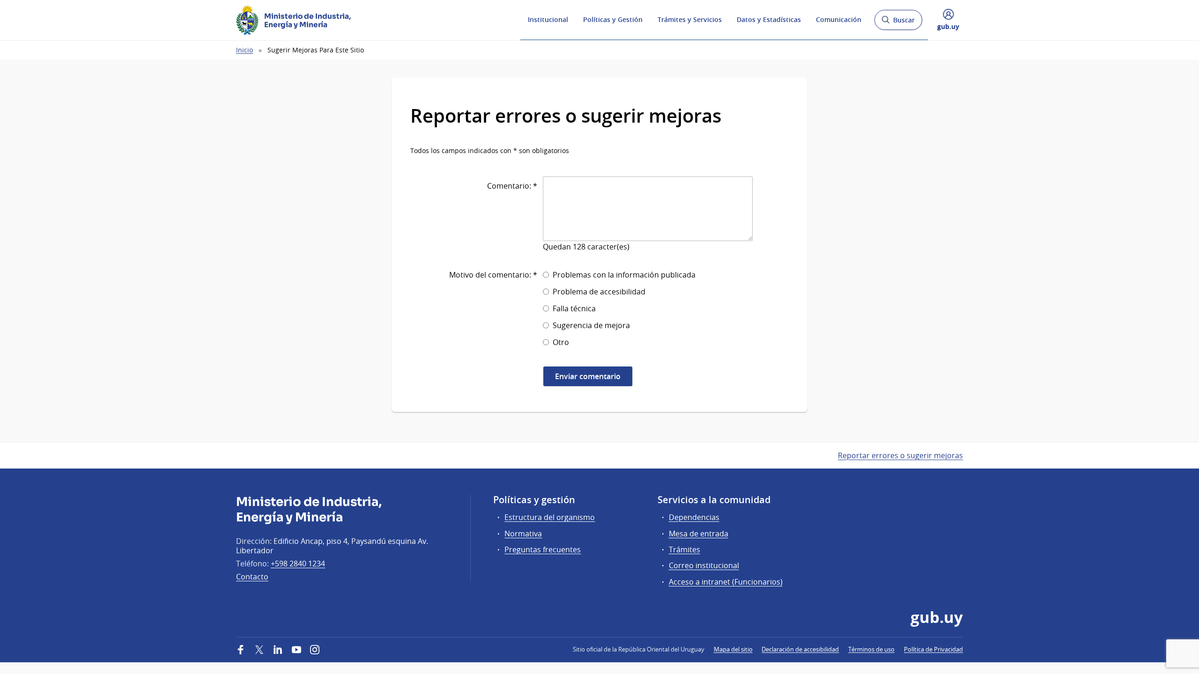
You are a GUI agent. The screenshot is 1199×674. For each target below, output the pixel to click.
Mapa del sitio (733, 649)
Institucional (548, 19)
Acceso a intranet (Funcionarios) (726, 582)
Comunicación (838, 19)
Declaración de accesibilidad (800, 649)
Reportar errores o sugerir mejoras (900, 455)
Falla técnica (574, 308)
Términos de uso (871, 649)
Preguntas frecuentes (542, 549)
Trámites (684, 549)
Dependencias (694, 517)
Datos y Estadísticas (769, 19)
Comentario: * (512, 186)
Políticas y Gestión (613, 19)
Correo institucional (704, 565)
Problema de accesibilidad (599, 291)
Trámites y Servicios (690, 19)
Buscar (898, 22)
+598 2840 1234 (298, 563)
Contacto (252, 576)
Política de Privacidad (933, 649)
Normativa (523, 533)
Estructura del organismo (549, 517)
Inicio (244, 49)
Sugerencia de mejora (591, 325)
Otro (561, 342)
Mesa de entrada (698, 533)
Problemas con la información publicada (624, 275)
